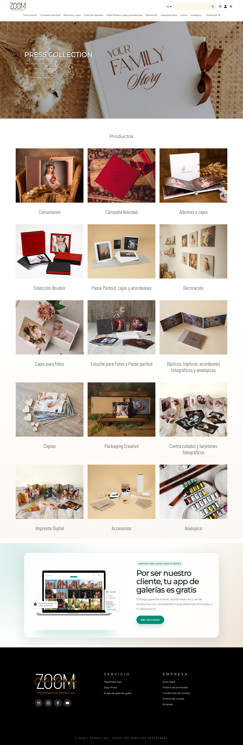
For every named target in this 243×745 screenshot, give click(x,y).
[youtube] (67, 703)
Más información (150, 619)
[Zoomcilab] (35, 6)
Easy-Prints (110, 687)
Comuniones (30, 15)
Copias (183, 15)
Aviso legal (169, 681)
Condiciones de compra (176, 693)
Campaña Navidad (50, 15)
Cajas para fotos (169, 15)
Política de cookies (173, 698)
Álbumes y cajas (72, 15)
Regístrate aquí (113, 681)
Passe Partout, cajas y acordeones (124, 15)
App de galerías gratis (119, 693)
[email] (39, 703)
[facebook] (58, 703)
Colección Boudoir (93, 15)
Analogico (195, 15)
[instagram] (48, 703)
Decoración (151, 15)
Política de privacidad (175, 687)
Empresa (168, 704)
